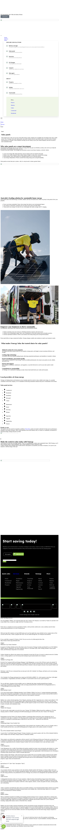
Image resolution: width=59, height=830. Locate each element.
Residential (13, 113)
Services (6, 39)
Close (2, 643)
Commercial (13, 110)
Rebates (13, 105)
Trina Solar (27, 429)
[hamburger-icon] (1, 35)
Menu (5, 40)
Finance (12, 102)
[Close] (1, 761)
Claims (12, 107)
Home (5, 37)
